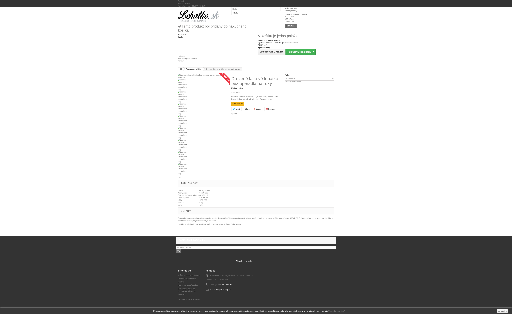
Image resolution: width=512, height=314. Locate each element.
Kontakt (181, 61)
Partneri (181, 295)
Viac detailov (237, 104)
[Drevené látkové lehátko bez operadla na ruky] (202, 85)
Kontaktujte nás (184, 4)
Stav (233, 93)
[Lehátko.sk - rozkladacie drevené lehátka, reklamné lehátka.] (202, 15)
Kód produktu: (237, 88)
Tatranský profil (194, 299)
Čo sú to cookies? (336, 311)
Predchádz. (182, 77)
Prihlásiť (181, 1)
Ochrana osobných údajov (189, 275)
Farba (287, 75)
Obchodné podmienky (187, 278)
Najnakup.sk (183, 299)
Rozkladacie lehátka (193, 69)
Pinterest (271, 109)
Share (247, 109)
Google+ (258, 109)
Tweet (237, 109)
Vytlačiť (234, 114)
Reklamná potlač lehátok (187, 58)
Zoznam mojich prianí (293, 82)
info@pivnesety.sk (223, 290)
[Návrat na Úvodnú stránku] (180, 69)
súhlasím (502, 311)
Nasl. (180, 177)
